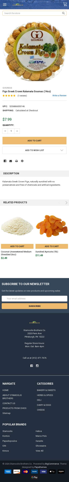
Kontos (6, 436)
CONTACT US (9, 403)
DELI (39, 400)
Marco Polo (41, 436)
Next (66, 203)
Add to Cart (17, 246)
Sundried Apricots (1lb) (47, 251)
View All (39, 451)
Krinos (6, 451)
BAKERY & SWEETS (46, 390)
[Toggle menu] (4, 4)
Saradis (39, 441)
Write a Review (59, 95)
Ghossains (41, 446)
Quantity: (8, 125)
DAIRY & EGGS (44, 405)
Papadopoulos (10, 441)
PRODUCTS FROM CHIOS (14, 408)
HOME (6, 390)
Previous (60, 203)
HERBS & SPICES (45, 395)
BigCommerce (52, 464)
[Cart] (66, 4)
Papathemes (40, 467)
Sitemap (7, 413)
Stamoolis (7, 431)
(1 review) (22, 95)
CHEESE (41, 410)
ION (4, 446)
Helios (39, 431)
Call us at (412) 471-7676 (34, 358)
